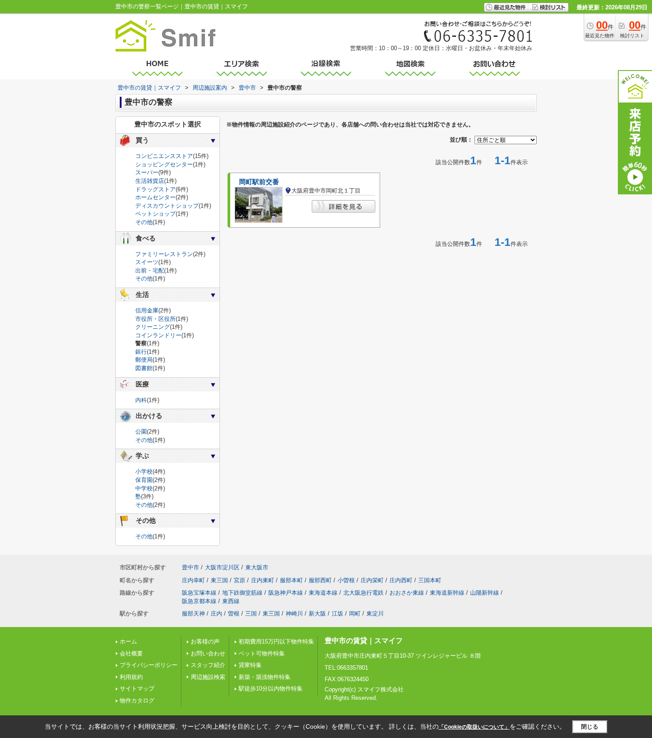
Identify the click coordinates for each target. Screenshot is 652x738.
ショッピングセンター (164, 164)
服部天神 (193, 613)
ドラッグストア (155, 189)
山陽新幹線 (484, 592)
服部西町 (320, 580)
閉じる (589, 726)
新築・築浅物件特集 (265, 677)
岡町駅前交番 (259, 181)
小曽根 (346, 580)
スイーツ (146, 262)
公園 (141, 431)
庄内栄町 (372, 580)
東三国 (219, 580)
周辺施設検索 (208, 677)
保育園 (144, 480)
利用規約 (131, 677)
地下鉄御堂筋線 (242, 592)
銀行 (141, 351)
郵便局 (144, 359)
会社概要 (131, 653)
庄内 (216, 613)
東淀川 (375, 613)
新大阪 (317, 613)
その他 (144, 222)
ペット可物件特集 (262, 653)
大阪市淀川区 (222, 567)
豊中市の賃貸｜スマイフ (364, 640)
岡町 (355, 613)
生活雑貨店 (149, 181)
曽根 (234, 613)
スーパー (146, 172)
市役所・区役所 (155, 319)
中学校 (144, 488)
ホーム (128, 641)
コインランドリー (158, 335)
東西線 (231, 601)
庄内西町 (400, 580)
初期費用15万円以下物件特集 (276, 641)
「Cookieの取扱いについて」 (474, 727)
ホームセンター (155, 197)
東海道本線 (323, 592)
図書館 (144, 368)
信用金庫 (146, 310)
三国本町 (429, 580)
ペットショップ (155, 213)
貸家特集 (250, 665)
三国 (251, 613)
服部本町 (291, 580)
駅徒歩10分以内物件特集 (270, 688)
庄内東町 (262, 580)
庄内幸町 (193, 580)
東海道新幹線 (447, 592)
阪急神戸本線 (285, 592)
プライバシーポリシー (148, 665)
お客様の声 (205, 641)
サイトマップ (137, 688)
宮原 (239, 580)
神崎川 (294, 613)
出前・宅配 (149, 270)
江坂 (337, 613)
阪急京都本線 (199, 601)
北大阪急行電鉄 (363, 592)
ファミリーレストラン (164, 254)
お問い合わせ (208, 653)
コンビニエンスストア (164, 156)
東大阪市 (256, 567)
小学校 (144, 471)
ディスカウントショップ (167, 205)
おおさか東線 (406, 592)
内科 (141, 400)
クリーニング (152, 327)
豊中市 (190, 567)
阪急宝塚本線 (199, 592)
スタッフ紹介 (208, 665)
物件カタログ (137, 700)
